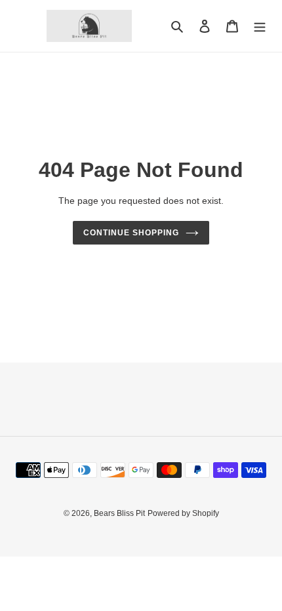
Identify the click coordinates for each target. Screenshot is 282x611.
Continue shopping (131, 232)
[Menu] (259, 26)
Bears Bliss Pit (119, 513)
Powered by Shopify (183, 513)
